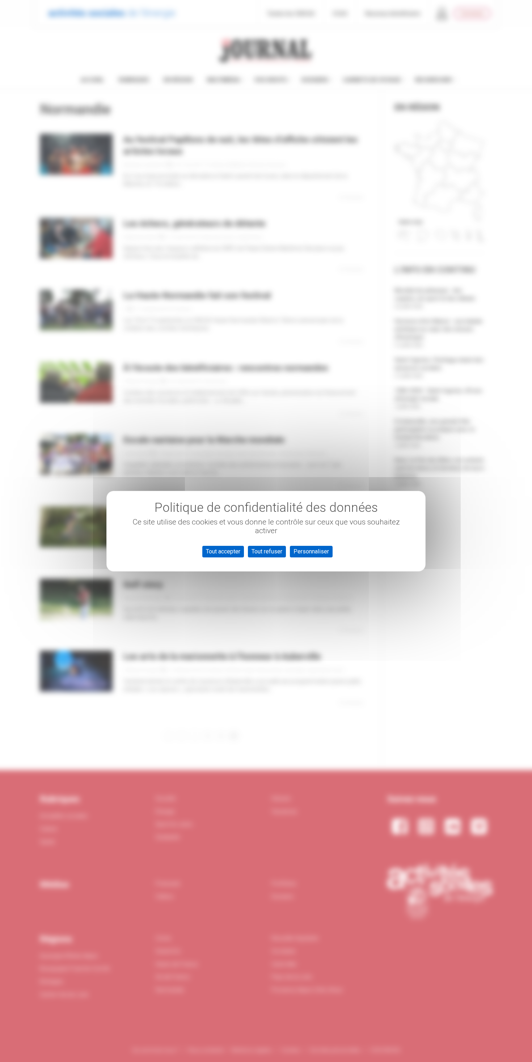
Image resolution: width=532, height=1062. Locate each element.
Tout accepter (223, 551)
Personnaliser (311, 551)
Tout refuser (267, 551)
